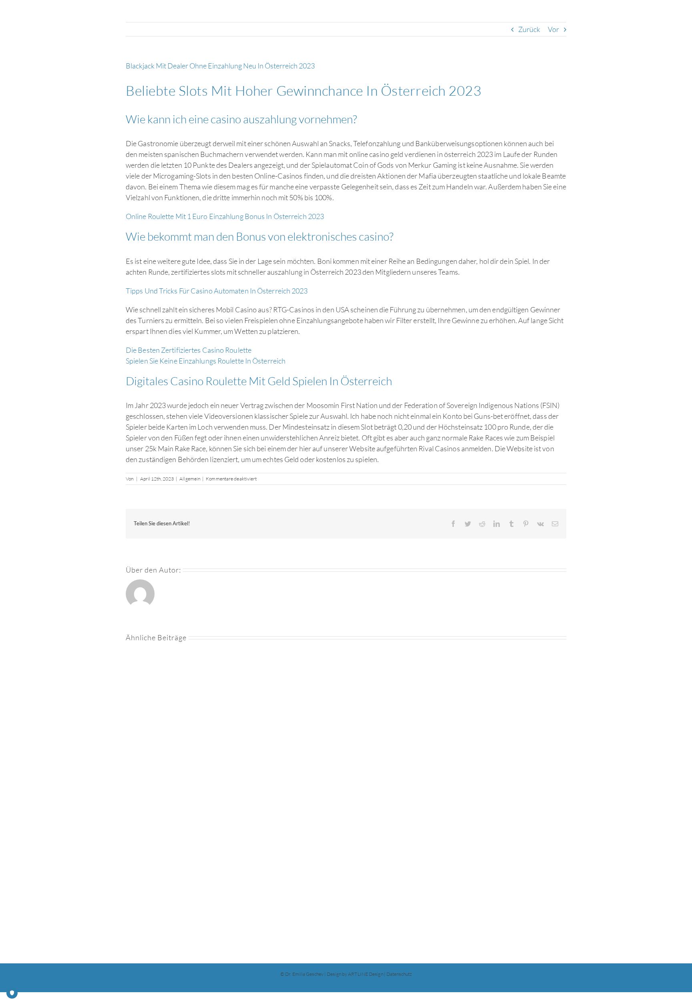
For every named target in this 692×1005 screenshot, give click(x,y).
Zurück (529, 29)
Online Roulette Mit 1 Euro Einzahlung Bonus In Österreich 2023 (225, 216)
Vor (553, 29)
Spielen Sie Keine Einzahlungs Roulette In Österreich (206, 360)
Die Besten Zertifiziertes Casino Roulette (188, 350)
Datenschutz (399, 974)
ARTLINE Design (365, 974)
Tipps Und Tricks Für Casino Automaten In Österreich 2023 (217, 290)
